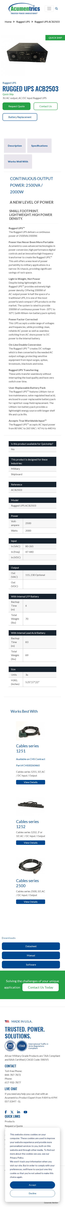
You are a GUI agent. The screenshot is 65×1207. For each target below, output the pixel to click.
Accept (32, 1185)
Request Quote (16, 106)
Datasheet (31, 946)
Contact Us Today (40, 987)
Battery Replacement (19, 116)
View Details (31, 782)
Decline (32, 1193)
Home (8, 21)
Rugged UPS (23, 21)
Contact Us (45, 106)
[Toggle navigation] (49, 8)
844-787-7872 (13, 1074)
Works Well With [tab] (18, 161)
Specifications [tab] (39, 145)
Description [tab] (15, 145)
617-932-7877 (13, 1082)
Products (10, 1121)
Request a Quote (14, 1125)
